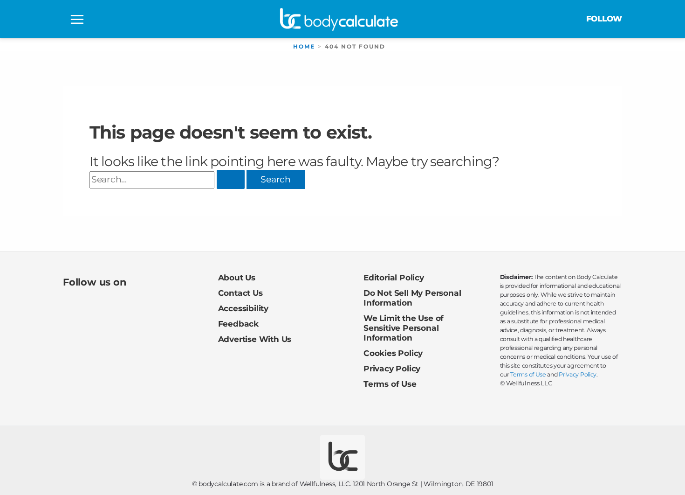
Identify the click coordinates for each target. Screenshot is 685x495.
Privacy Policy (391, 368)
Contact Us (240, 293)
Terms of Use (390, 384)
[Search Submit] (231, 179)
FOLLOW (604, 18)
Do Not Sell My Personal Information (412, 297)
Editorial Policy (393, 277)
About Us (236, 277)
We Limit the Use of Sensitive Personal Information (403, 327)
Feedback (238, 323)
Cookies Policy (393, 353)
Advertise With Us (255, 339)
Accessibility (243, 308)
